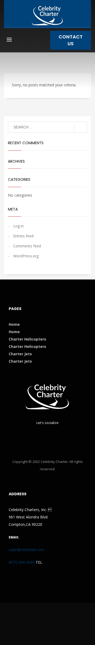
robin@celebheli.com (26, 549)
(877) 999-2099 (22, 562)
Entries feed (23, 235)
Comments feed (27, 245)
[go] (80, 127)
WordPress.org (26, 255)
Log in (18, 225)
